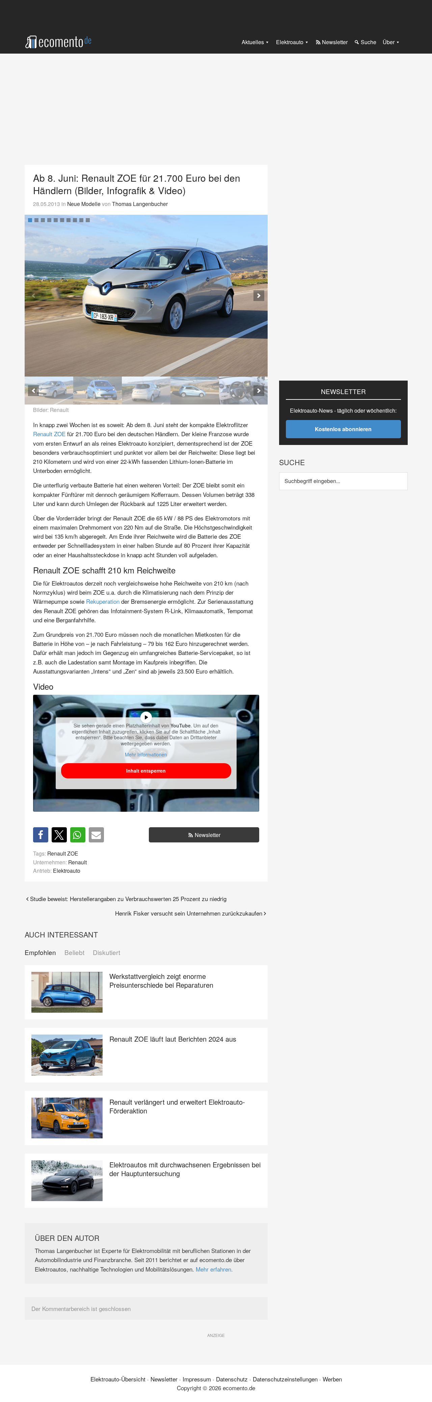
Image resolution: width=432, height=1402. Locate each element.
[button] (258, 295)
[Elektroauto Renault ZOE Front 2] (97, 391)
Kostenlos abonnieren (343, 429)
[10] (88, 220)
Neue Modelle (84, 203)
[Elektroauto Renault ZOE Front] (146, 296)
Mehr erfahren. (214, 1269)
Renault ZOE (49, 433)
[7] (68, 220)
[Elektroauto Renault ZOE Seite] (194, 391)
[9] (81, 220)
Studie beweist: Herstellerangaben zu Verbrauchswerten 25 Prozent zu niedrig (128, 898)
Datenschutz (232, 1379)
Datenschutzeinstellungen (285, 1379)
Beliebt (74, 952)
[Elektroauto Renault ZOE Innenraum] (243, 391)
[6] (62, 220)
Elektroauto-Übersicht (117, 1379)
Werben (332, 1379)
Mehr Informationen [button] (146, 755)
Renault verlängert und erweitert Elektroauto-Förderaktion (177, 1106)
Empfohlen (40, 952)
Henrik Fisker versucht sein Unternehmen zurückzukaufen (188, 913)
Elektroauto (66, 870)
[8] (75, 220)
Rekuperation (102, 601)
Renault (77, 862)
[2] (36, 220)
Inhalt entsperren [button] (146, 770)
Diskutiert (106, 952)
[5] (56, 220)
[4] (49, 220)
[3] (43, 220)
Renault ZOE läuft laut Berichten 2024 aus (172, 1039)
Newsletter (207, 835)
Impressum (197, 1379)
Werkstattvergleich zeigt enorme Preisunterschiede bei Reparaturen (161, 980)
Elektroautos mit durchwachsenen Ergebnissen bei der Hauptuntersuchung (185, 1169)
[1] (30, 220)
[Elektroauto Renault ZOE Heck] (146, 391)
